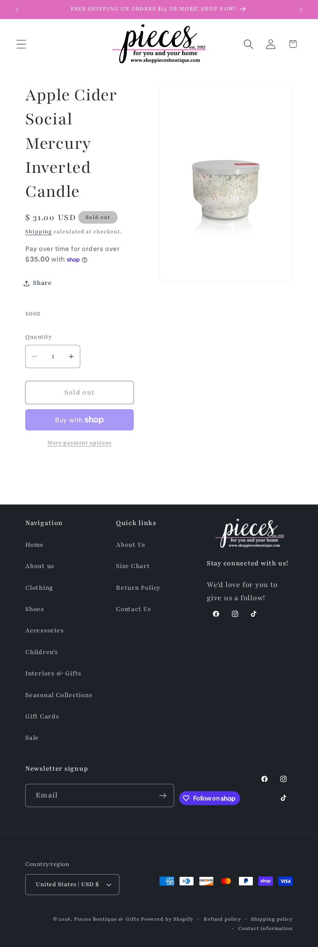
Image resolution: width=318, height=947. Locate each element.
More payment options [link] (79, 442)
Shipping (38, 231)
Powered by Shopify (167, 919)
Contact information (265, 928)
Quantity (38, 337)
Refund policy (222, 919)
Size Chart (133, 566)
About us (39, 566)
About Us (130, 545)
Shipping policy (272, 919)
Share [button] (42, 283)
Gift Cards (42, 716)
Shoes (34, 609)
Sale (32, 737)
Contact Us (133, 609)
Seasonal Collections (59, 695)
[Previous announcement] (17, 9)
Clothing (39, 588)
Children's (41, 652)
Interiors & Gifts (53, 673)
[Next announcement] (300, 9)
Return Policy (138, 588)
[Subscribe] (163, 796)
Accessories (44, 630)
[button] (21, 44)
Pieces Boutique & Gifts (106, 919)
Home (34, 545)
